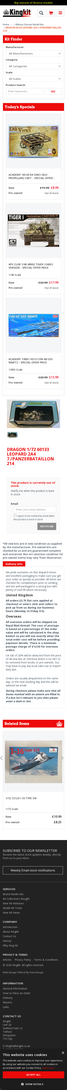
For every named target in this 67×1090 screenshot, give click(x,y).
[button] (33, 1084)
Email (14, 503)
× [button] (62, 1053)
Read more (48, 1067)
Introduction (10, 927)
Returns (7, 1002)
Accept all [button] (33, 1074)
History (7, 941)
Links (6, 1007)
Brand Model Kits (13, 894)
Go (53, 91)
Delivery (7, 997)
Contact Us (9, 936)
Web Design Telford (14, 972)
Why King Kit (10, 945)
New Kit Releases (13, 903)
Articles (7, 959)
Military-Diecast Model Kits (29, 24)
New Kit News (11, 912)
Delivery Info (14, 564)
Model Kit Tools (12, 908)
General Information (15, 988)
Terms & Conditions (46, 959)
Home (6, 24)
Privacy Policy (23, 959)
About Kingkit (11, 931)
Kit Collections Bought (16, 898)
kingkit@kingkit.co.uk (18, 1046)
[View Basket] (51, 14)
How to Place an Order (16, 993)
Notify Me (46, 526)
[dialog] (33, 1069)
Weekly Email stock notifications (33, 870)
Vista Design (36, 972)
